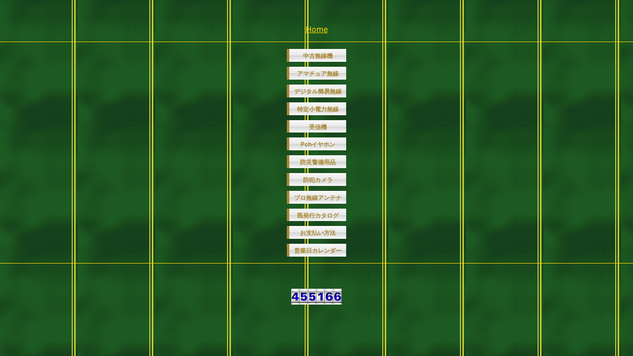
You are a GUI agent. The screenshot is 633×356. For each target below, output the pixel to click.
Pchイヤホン (318, 144)
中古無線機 (318, 55)
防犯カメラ (318, 179)
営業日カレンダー (318, 250)
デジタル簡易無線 (318, 91)
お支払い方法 (318, 232)
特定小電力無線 (318, 109)
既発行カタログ (318, 215)
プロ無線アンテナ (318, 197)
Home (317, 29)
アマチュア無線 (318, 73)
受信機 (318, 127)
